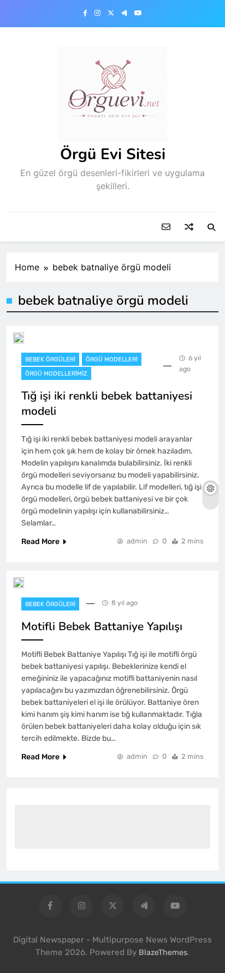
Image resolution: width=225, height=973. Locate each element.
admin (137, 541)
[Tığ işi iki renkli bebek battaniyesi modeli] (18, 338)
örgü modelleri (112, 359)
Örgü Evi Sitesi (112, 154)
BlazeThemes (163, 952)
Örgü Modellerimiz (56, 373)
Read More (40, 541)
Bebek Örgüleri (50, 359)
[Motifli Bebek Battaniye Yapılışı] (18, 582)
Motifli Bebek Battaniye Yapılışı (101, 626)
